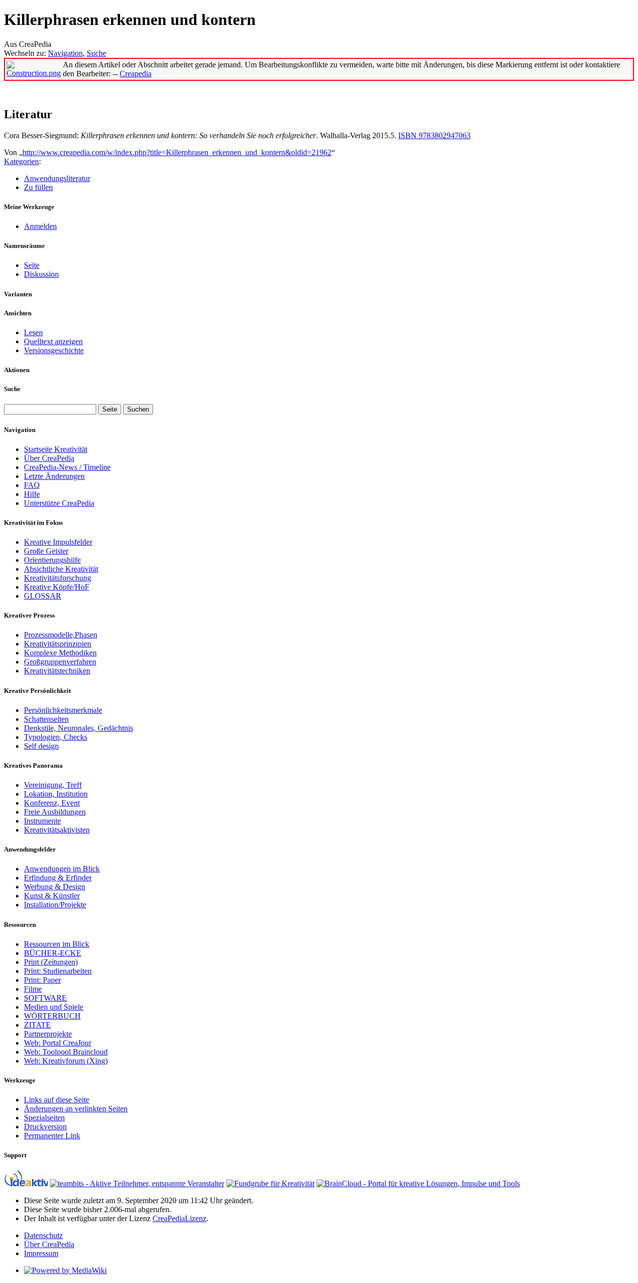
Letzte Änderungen (54, 476)
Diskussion (41, 274)
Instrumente (42, 821)
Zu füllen (38, 187)
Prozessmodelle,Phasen (60, 635)
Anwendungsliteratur (57, 178)
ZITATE (37, 1025)
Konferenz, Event (52, 803)
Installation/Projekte (55, 904)
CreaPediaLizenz (179, 1218)
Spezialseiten (44, 1117)
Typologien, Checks (55, 737)
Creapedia (136, 73)
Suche (96, 53)
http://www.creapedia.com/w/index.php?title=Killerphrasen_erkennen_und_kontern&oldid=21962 (176, 152)
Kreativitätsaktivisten (57, 830)
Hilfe (32, 494)
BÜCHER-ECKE (52, 953)
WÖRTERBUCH (52, 1016)
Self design (41, 746)
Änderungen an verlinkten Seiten (76, 1108)
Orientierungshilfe (52, 560)
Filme (33, 989)
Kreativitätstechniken (57, 670)
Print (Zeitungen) (51, 962)
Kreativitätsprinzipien (57, 644)
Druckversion (45, 1126)
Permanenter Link (52, 1135)
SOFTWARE (45, 998)
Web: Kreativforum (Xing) (66, 1061)
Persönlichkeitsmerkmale (63, 710)
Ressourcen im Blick (56, 944)
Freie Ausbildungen (55, 812)
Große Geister (46, 551)
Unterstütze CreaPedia (59, 503)
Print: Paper (42, 980)
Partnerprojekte (48, 1034)
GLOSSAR (42, 596)
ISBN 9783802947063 (434, 135)
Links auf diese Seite (56, 1099)
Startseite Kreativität (55, 449)
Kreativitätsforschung (57, 578)
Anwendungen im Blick (62, 868)
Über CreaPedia (49, 458)
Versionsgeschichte (54, 350)
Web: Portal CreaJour (57, 1043)
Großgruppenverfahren (60, 661)
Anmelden (40, 226)
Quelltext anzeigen (53, 341)
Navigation (65, 53)
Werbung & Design (54, 886)
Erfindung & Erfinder (58, 877)
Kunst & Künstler (52, 895)
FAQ (32, 485)
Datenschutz (43, 1235)
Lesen (33, 332)
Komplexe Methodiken (60, 652)
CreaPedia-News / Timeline (67, 467)
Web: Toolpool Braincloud (66, 1052)
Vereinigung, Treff (53, 785)
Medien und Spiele (53, 1007)
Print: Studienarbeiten (58, 971)
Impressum (41, 1253)
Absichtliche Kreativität (61, 569)
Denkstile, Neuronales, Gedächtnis (78, 728)
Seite (31, 265)
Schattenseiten (46, 719)
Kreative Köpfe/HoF (56, 587)
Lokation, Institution (56, 794)
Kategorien (21, 161)
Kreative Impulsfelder (58, 542)
